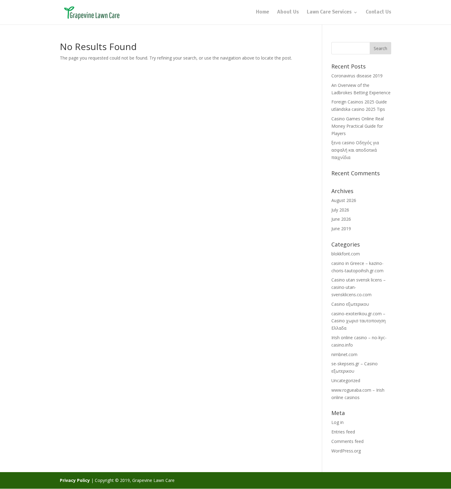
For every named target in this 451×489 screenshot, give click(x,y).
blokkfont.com (345, 254)
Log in (337, 422)
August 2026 (343, 200)
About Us (288, 12)
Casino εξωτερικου (350, 304)
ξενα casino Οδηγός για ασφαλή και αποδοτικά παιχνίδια (355, 150)
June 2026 (341, 219)
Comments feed (347, 441)
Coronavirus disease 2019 (357, 76)
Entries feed (343, 432)
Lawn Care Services (329, 12)
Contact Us (378, 12)
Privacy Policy (75, 480)
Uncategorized (345, 380)
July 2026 (340, 210)
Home (262, 12)
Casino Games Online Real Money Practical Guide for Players (357, 126)
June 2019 (341, 228)
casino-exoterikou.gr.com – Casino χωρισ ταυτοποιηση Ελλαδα (358, 321)
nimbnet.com (344, 354)
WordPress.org (346, 451)
